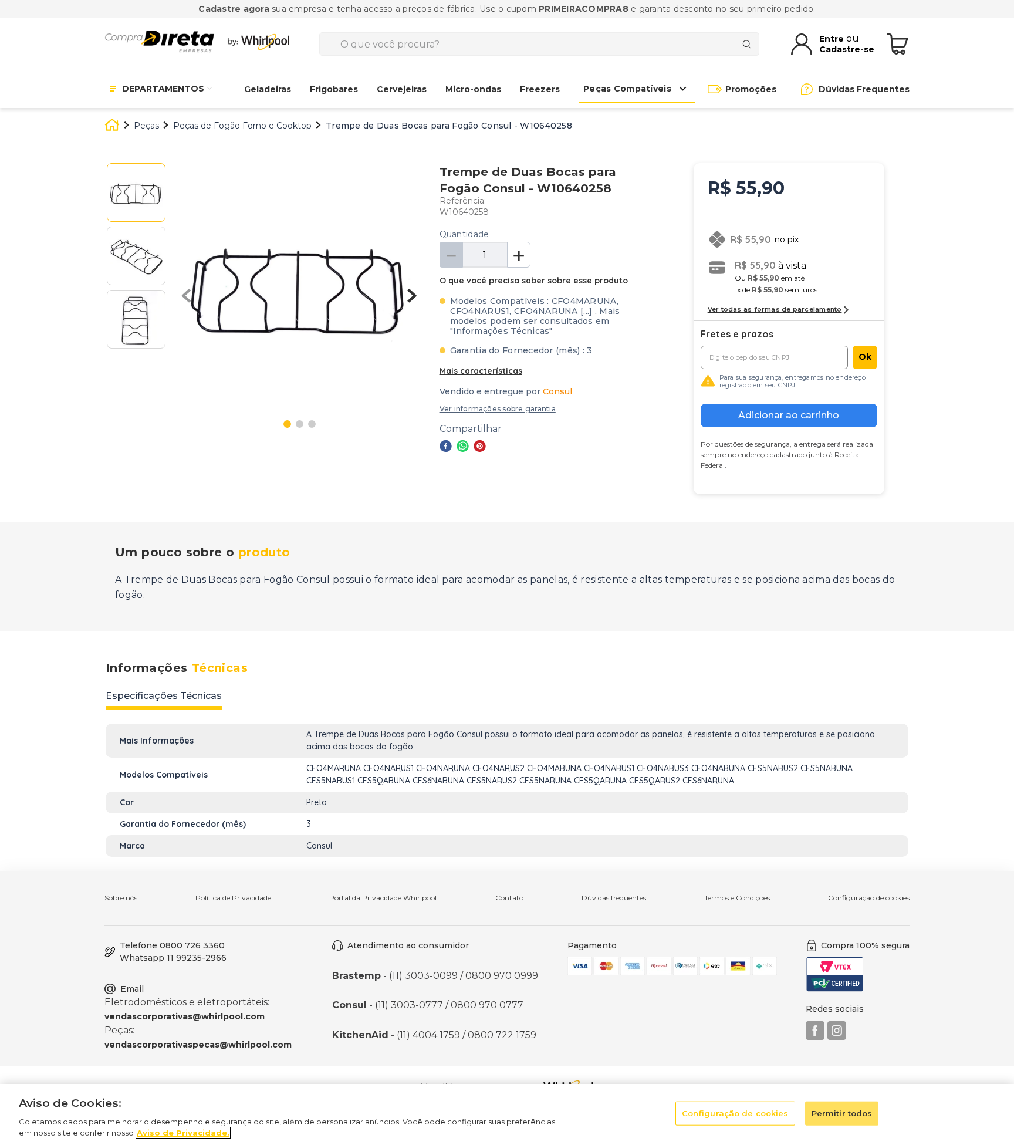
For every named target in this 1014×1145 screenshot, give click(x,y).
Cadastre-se (846, 49)
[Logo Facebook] (815, 1037)
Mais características (481, 371)
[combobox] (539, 44)
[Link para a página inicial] (112, 126)
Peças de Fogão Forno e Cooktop (242, 125)
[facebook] (446, 447)
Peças (146, 125)
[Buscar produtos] (749, 44)
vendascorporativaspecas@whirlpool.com (198, 1044)
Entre (832, 38)
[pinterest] (480, 447)
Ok (865, 357)
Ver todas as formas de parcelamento (775, 309)
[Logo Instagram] (836, 1037)
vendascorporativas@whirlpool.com (184, 1016)
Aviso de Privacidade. (183, 1132)
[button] (498, 409)
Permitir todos (842, 1113)
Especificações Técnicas (164, 695)
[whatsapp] (463, 447)
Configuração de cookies (869, 898)
